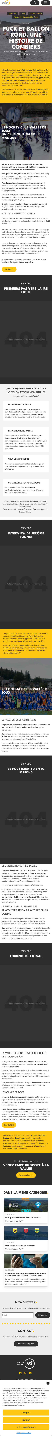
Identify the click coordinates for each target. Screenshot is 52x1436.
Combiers (12, 14)
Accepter (26, 1412)
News (23, 14)
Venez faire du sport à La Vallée (26, 17)
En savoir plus (24, 1175)
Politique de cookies (24, 1433)
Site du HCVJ (9, 269)
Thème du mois (36, 14)
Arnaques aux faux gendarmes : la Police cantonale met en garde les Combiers (25, 1274)
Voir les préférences (26, 1427)
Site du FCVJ (9, 1125)
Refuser (26, 1419)
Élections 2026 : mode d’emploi (20, 1245)
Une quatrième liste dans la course (23, 1218)
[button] (48, 1383)
